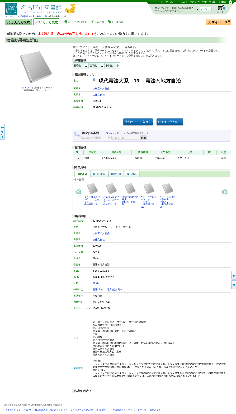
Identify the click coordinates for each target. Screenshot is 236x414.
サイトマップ (139, 410)
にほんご (195, 2)
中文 (204, 2)
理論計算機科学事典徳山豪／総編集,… (130, 201)
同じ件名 (132, 174)
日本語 (222, 2)
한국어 (212, 2)
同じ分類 (116, 174)
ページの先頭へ (233, 275)
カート (221, 9)
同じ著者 (82, 174)
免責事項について (121, 410)
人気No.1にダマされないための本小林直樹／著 (111, 201)
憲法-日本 (98, 289)
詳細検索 (24, 16)
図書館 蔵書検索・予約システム (41, 7)
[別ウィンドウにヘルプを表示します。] (230, 2)
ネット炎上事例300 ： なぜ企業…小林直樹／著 (92, 201)
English (183, 2)
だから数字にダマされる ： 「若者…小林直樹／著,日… (149, 202)
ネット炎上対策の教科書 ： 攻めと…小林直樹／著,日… (167, 202)
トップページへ (233, 284)
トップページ (11, 16)
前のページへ (2, 132)
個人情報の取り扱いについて (49, 410)
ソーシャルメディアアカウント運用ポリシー (87, 410)
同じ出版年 (99, 174)
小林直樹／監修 (101, 88)
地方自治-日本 (114, 289)
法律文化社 (99, 94)
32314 (96, 283)
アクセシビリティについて (18, 410)
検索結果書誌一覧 (38, 16)
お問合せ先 (155, 410)
